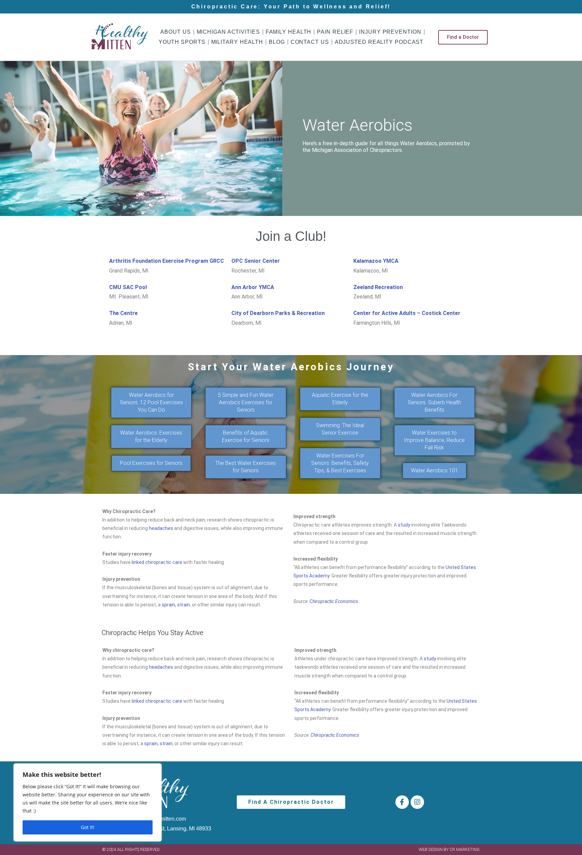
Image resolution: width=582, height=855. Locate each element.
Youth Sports (182, 42)
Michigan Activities (228, 32)
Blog (277, 42)
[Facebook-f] (402, 802)
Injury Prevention (390, 32)
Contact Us (310, 42)
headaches (161, 528)
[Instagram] (417, 802)
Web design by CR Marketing (449, 849)
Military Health (237, 42)
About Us (175, 32)
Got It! (87, 827)
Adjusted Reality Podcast (379, 42)
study (404, 525)
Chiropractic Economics (334, 601)
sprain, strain (176, 604)
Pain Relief (335, 32)
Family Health (289, 32)
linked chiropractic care (157, 562)
